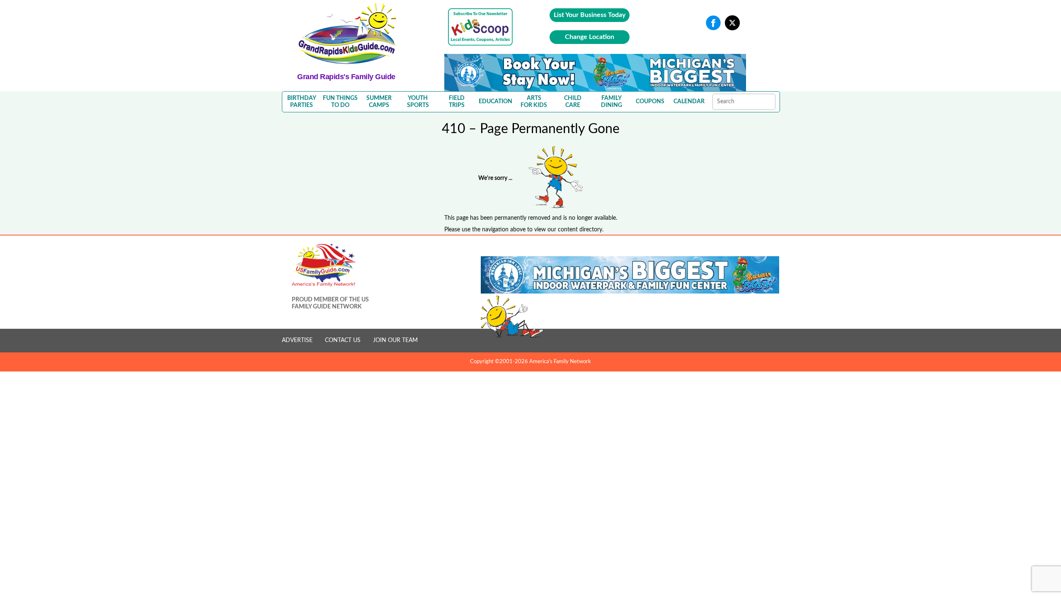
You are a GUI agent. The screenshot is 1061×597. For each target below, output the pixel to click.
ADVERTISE (297, 340)
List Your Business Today (589, 15)
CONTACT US (343, 340)
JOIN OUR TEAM (395, 340)
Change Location (589, 37)
